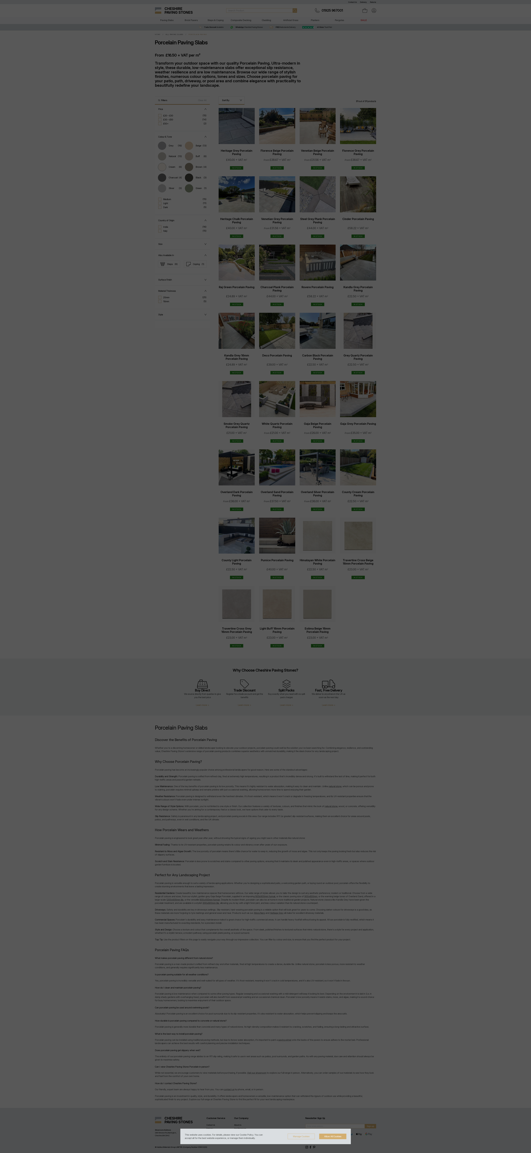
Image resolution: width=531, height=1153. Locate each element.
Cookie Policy (246, 1134)
